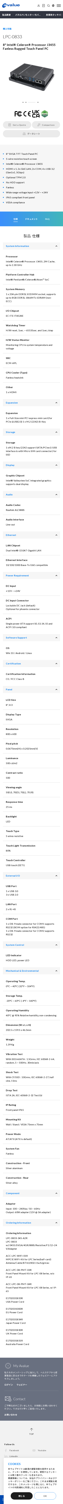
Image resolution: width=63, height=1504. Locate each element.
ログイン (8, 1384)
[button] (25, 102)
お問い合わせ (10, 1414)
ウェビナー (22, 1384)
